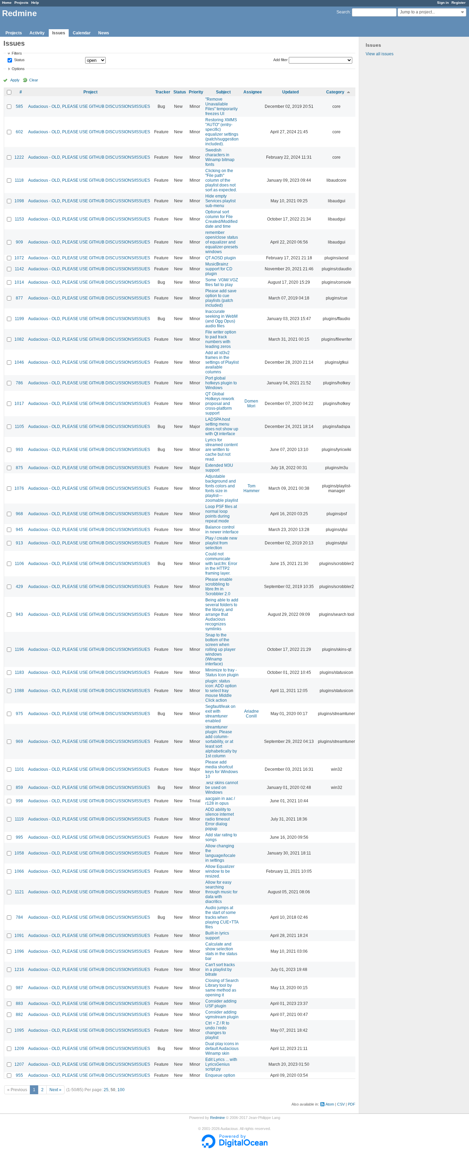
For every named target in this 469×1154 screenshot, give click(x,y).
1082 (19, 339)
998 (19, 801)
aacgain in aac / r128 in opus (220, 801)
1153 (19, 219)
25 (106, 1089)
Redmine (217, 1118)
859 (19, 787)
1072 (19, 258)
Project (90, 92)
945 (19, 529)
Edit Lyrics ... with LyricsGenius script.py (221, 1064)
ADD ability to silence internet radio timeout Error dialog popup (219, 819)
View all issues (379, 54)
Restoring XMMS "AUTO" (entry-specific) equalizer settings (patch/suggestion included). (222, 131)
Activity (37, 33)
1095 (19, 1030)
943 (19, 614)
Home (7, 2)
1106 (19, 563)
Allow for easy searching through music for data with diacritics (221, 892)
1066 (19, 871)
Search (343, 12)
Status (19, 60)
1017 (19, 403)
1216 (19, 969)
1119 (19, 819)
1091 (19, 935)
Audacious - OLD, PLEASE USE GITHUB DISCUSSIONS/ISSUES (89, 106)
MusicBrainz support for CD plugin (218, 269)
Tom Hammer (251, 488)
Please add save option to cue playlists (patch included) (221, 298)
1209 (19, 1048)
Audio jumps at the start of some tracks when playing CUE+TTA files (221, 917)
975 (19, 713)
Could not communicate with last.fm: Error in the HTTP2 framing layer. (221, 564)
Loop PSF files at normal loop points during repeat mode (221, 513)
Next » (55, 1089)
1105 (19, 426)
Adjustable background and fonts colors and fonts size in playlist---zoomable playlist (221, 488)
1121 (19, 892)
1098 (19, 201)
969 (19, 741)
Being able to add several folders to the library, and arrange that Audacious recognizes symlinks (221, 614)
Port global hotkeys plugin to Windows (221, 383)
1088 (19, 690)
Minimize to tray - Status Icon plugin (222, 672)
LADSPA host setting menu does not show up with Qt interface (221, 426)
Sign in (443, 2)
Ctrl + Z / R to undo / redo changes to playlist (217, 1030)
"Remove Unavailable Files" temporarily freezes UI (221, 106)
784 (19, 917)
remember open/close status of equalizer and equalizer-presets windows (221, 242)
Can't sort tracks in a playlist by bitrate (220, 969)
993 (19, 449)
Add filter (280, 60)
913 (19, 543)
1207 (19, 1064)
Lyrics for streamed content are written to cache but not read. (221, 450)
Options (18, 69)
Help (35, 2)
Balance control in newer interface (222, 529)
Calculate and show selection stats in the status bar (221, 951)
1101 (19, 769)
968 (19, 513)
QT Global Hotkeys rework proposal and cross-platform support (219, 404)
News (103, 33)
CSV (341, 1104)
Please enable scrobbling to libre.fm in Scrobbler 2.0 (218, 586)
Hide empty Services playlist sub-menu (220, 201)
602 (19, 131)
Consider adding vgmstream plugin (222, 1014)
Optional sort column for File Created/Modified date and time (221, 219)
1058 (19, 853)
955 (19, 1075)
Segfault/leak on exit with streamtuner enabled (220, 713)
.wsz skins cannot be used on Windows (221, 787)
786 (19, 383)
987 (19, 987)
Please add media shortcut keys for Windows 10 (221, 769)
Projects (21, 2)
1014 (19, 282)
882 (19, 1014)
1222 (19, 157)
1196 (19, 649)
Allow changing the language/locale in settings (220, 853)
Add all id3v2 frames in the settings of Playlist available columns (222, 362)
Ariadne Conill (251, 714)
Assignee (252, 92)
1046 (19, 362)
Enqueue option (220, 1075)
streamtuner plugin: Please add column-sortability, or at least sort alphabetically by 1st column (221, 741)
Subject (223, 92)
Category (335, 92)
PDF (351, 1104)
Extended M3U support (219, 468)
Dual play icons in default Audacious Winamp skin (222, 1048)
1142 (19, 269)
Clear (33, 80)
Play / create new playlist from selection (221, 543)
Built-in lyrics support (217, 935)
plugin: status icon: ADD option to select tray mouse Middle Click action (221, 691)
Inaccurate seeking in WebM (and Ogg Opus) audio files (221, 318)
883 (19, 1003)
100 (121, 1089)
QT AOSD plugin (220, 258)
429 (19, 586)
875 (19, 467)
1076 (19, 488)
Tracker (162, 92)
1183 (19, 672)
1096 (19, 951)
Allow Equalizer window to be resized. (220, 871)
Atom (329, 1104)
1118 (19, 180)
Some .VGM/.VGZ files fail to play (221, 282)
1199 (19, 318)
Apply (15, 80)
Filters (17, 53)
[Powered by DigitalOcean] (234, 1147)
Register (458, 2)
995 (19, 837)
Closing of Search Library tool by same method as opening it (222, 987)
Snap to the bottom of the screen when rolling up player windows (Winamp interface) (220, 649)
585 (19, 106)
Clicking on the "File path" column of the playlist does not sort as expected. (221, 180)
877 (19, 298)
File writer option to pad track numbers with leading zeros (220, 339)
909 (19, 242)
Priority (196, 92)
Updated (290, 92)
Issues (58, 33)
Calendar (82, 33)
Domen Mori (251, 403)
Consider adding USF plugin (221, 1003)
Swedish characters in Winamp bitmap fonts (220, 157)
